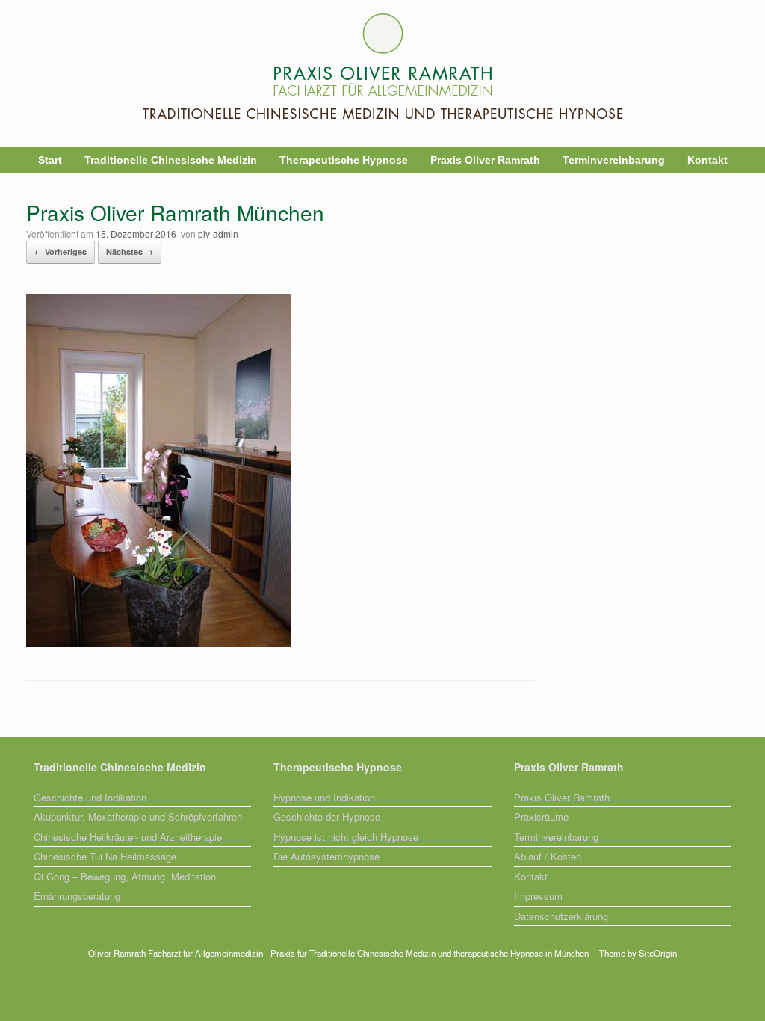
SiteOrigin (658, 953)
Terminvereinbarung (614, 160)
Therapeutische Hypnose (343, 160)
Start (50, 160)
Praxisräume (541, 816)
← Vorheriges (60, 251)
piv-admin (218, 233)
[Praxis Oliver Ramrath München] (158, 642)
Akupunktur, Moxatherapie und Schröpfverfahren (138, 816)
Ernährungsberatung (77, 896)
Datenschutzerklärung (561, 916)
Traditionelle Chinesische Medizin (170, 160)
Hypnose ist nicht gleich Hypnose (345, 837)
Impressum (538, 896)
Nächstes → (129, 251)
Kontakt (707, 160)
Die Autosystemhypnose (326, 856)
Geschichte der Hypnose (326, 816)
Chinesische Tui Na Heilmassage (105, 856)
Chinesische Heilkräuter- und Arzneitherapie (128, 837)
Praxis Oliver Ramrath (485, 160)
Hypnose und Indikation (324, 797)
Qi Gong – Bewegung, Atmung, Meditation (125, 876)
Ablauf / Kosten (547, 856)
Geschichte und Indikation (90, 797)
